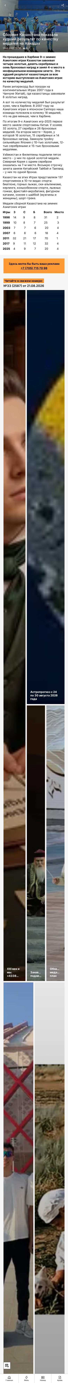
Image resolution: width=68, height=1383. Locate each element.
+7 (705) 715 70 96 (34, 268)
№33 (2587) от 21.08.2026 (23, 286)
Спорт (6, 30)
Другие (14, 30)
